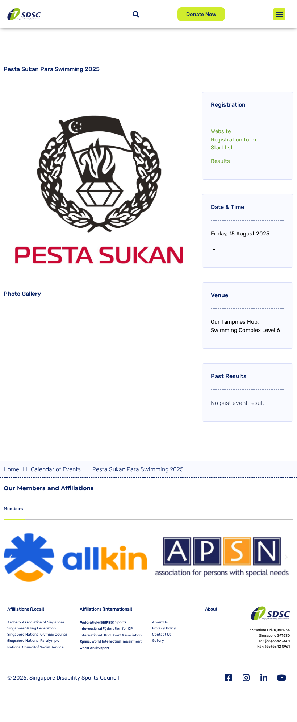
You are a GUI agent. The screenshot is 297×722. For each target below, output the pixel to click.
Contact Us (161, 634)
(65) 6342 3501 (277, 641)
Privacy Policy (164, 628)
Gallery (158, 641)
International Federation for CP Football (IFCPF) (106, 629)
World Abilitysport (94, 648)
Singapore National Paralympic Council (33, 641)
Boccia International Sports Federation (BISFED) (103, 622)
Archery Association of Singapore (35, 622)
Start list (222, 147)
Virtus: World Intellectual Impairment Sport (111, 641)
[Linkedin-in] (264, 678)
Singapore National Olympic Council (37, 634)
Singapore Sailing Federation (31, 628)
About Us (160, 622)
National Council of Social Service (35, 647)
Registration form (233, 139)
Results (220, 161)
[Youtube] (282, 678)
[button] (279, 14)
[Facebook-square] (229, 678)
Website (221, 131)
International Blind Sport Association (111, 635)
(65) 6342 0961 (277, 646)
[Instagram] (246, 678)
